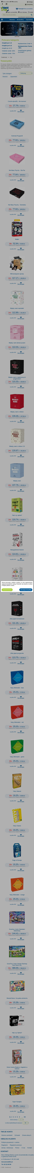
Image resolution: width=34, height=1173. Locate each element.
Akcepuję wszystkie (25, 589)
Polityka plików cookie (8, 585)
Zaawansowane (7, 589)
